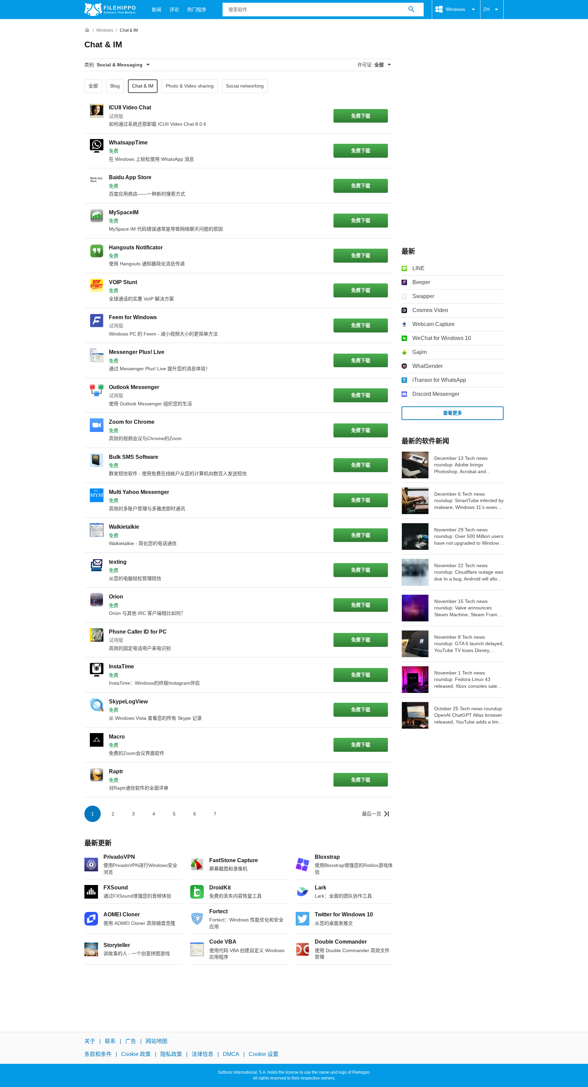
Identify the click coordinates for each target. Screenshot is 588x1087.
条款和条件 (98, 1054)
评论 (174, 9)
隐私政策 (171, 1054)
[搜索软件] (411, 9)
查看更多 (452, 413)
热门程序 (196, 9)
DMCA (231, 1054)
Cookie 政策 (136, 1054)
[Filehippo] (109, 9)
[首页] (87, 30)
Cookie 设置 (263, 1054)
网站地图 (156, 1041)
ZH (486, 9)
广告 (130, 1041)
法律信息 (202, 1054)
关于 (89, 1041)
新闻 (156, 9)
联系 (110, 1041)
